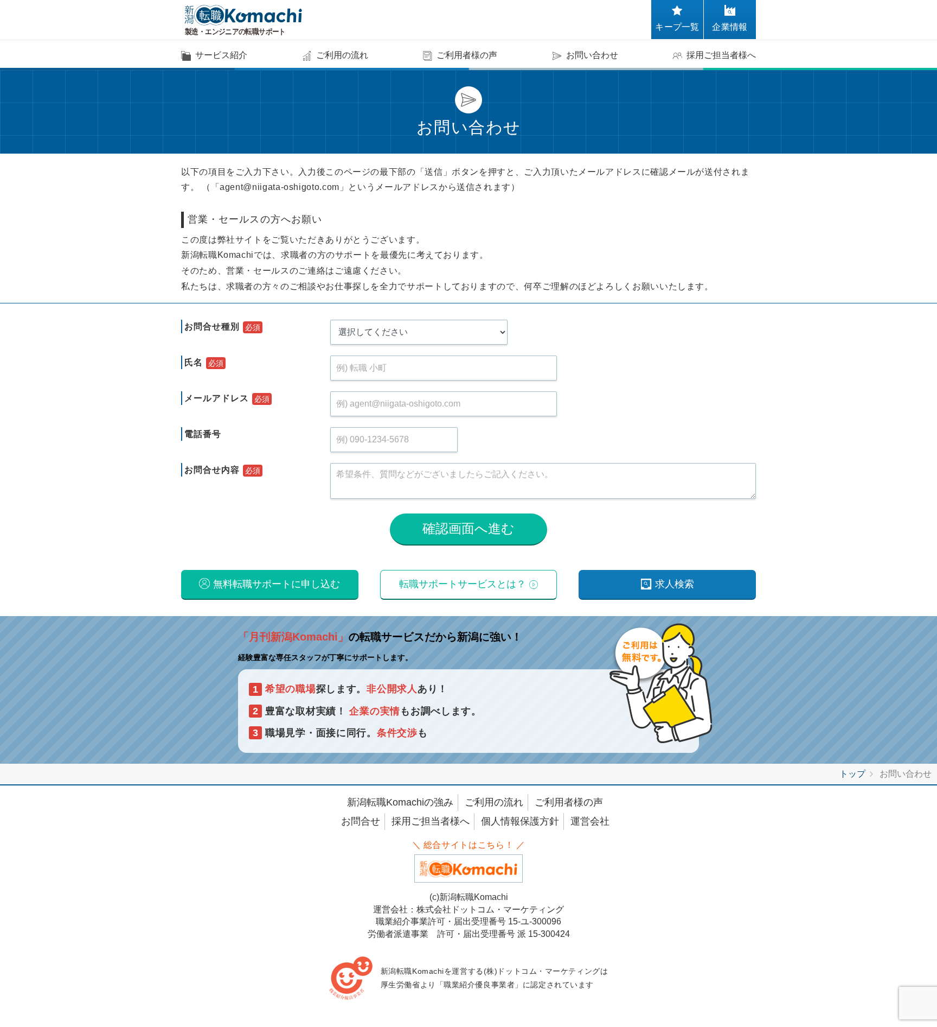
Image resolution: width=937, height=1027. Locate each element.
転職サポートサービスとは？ (462, 584)
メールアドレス (216, 398)
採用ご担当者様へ (431, 821)
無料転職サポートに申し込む (276, 584)
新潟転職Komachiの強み (400, 802)
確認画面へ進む (468, 528)
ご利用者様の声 (569, 802)
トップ (852, 773)
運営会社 (589, 821)
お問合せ (360, 821)
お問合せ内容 (212, 469)
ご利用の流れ (494, 802)
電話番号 (202, 434)
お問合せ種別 (212, 326)
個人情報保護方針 (520, 821)
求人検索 (674, 584)
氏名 (193, 362)
